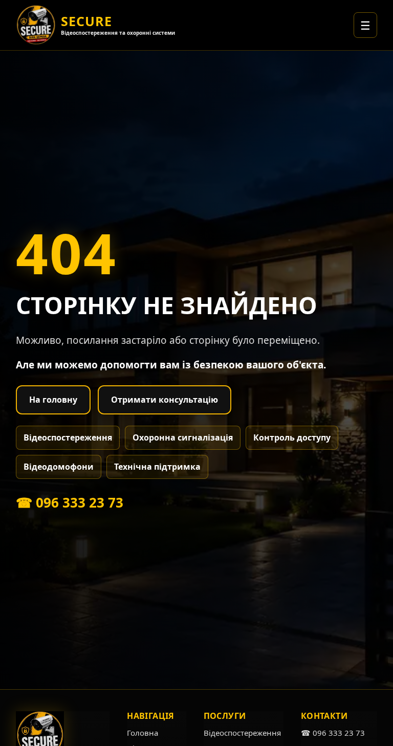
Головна (142, 733)
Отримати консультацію (164, 399)
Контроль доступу (292, 437)
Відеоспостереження (68, 437)
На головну (53, 399)
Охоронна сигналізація (183, 437)
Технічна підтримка (157, 466)
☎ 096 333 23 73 (69, 502)
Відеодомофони (59, 466)
